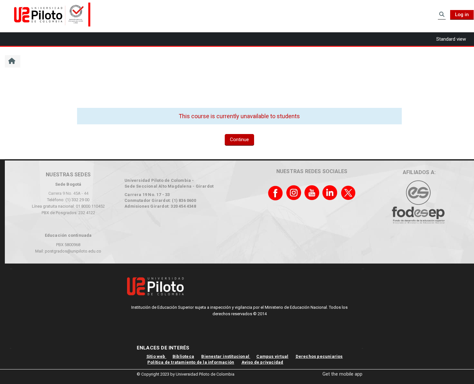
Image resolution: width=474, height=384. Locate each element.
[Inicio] (50, 14)
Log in (462, 14)
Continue (239, 139)
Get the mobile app (342, 374)
